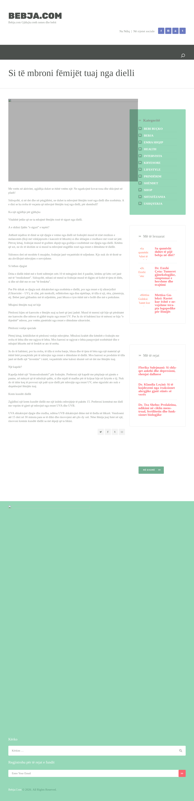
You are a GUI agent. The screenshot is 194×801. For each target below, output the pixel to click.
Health (150, 149)
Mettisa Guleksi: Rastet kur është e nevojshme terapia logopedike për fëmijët (165, 303)
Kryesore (152, 162)
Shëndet (151, 183)
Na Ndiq (124, 31)
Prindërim (152, 176)
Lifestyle (152, 169)
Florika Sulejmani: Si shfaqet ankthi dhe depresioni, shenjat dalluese (157, 371)
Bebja (148, 135)
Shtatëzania (154, 196)
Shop (148, 190)
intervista (153, 156)
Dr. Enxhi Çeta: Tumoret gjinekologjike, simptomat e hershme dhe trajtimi (165, 276)
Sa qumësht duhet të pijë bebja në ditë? (165, 252)
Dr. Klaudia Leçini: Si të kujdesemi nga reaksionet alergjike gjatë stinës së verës (156, 389)
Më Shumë (149, 470)
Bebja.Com (15, 789)
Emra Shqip (153, 142)
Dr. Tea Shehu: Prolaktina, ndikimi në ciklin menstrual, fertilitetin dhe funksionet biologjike (157, 409)
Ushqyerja (153, 203)
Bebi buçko (153, 128)
